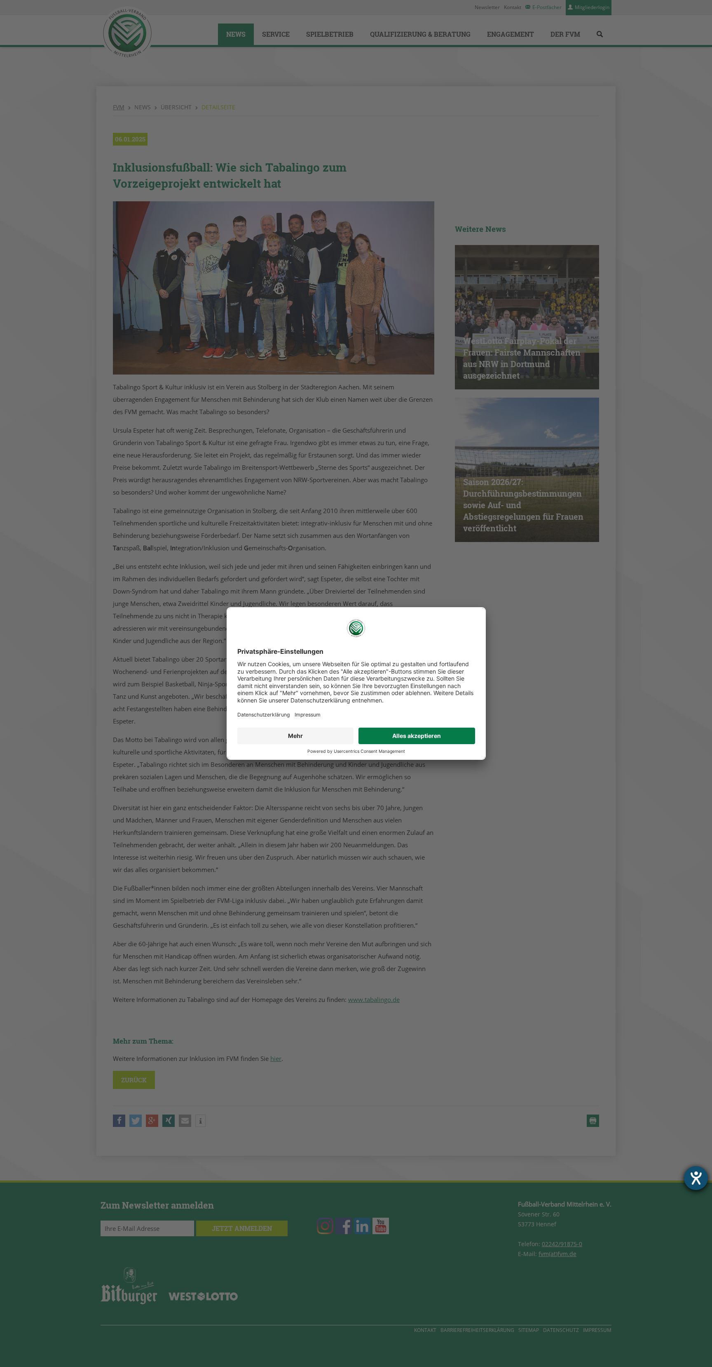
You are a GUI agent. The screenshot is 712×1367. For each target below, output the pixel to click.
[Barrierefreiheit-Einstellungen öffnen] (696, 1178)
